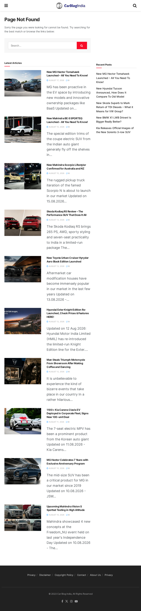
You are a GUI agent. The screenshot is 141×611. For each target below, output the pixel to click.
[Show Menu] (6, 5)
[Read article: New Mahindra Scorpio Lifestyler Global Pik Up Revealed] (22, 176)
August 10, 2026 (56, 468)
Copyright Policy (64, 574)
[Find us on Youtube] (76, 601)
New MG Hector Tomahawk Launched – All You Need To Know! (113, 78)
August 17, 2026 (56, 80)
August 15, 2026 (56, 127)
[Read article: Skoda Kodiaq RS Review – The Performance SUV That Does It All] (22, 223)
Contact (81, 574)
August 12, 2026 (56, 321)
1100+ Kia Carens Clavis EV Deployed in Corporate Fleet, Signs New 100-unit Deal (67, 413)
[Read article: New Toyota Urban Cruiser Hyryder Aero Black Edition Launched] (22, 269)
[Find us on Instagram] (71, 601)
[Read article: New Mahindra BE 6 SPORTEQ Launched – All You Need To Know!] (22, 129)
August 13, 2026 (56, 220)
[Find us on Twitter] (66, 601)
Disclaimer (45, 574)
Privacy (31, 574)
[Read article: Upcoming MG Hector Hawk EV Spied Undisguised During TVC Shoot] (22, 83)
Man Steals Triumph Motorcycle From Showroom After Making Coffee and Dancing (66, 363)
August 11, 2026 (56, 422)
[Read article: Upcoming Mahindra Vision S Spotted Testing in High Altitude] (22, 518)
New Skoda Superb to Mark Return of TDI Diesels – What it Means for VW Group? (114, 107)
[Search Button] (135, 5)
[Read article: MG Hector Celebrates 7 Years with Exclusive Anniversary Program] (22, 471)
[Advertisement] (118, 35)
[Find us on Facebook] (62, 601)
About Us (95, 574)
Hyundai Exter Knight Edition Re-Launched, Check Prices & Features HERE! (68, 313)
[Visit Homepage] (70, 5)
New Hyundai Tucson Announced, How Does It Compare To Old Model (111, 92)
